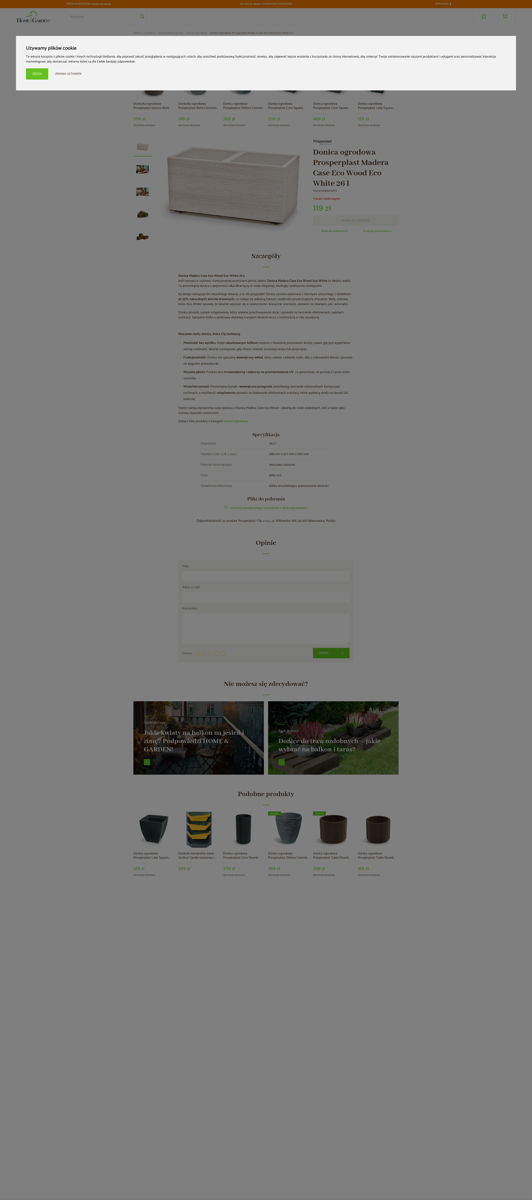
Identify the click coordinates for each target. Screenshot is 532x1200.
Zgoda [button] (37, 73)
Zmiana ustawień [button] (68, 73)
